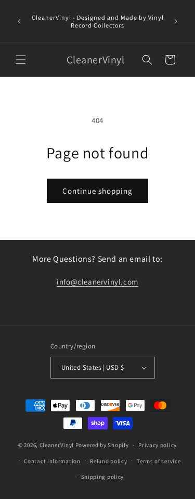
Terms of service (158, 461)
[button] (20, 59)
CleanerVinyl (57, 445)
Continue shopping (97, 191)
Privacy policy (157, 445)
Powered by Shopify (102, 445)
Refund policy (108, 461)
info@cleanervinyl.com (97, 282)
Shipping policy (102, 476)
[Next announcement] (175, 21)
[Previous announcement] (19, 21)
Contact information (52, 461)
